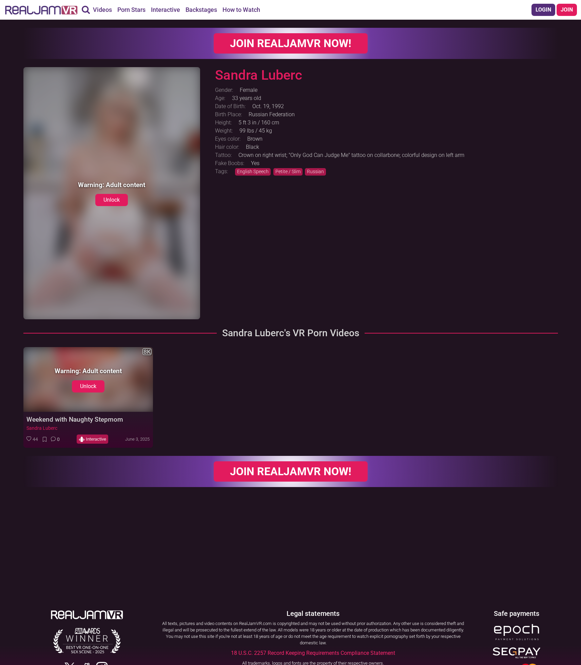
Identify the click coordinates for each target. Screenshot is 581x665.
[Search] (85, 10)
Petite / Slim (288, 172)
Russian (315, 172)
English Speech (253, 172)
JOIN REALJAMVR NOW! (290, 43)
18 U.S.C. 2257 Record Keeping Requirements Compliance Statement (313, 653)
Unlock (111, 200)
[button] (32, 439)
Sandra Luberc (41, 428)
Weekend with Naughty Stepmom (74, 419)
